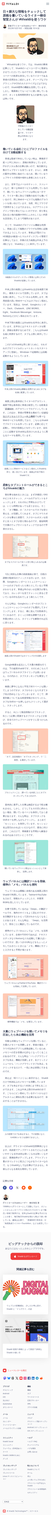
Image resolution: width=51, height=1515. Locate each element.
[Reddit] (41, 1378)
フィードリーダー (9, 1425)
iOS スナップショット (35, 1431)
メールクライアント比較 (12, 1428)
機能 (29, 1390)
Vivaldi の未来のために (11, 1455)
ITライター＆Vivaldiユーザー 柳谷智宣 (29, 25)
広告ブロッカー (33, 1400)
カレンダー (7, 1421)
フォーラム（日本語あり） (13, 1448)
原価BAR (9, 408)
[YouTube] (21, 1378)
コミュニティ (8, 1445)
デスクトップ (8, 1390)
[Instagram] (25, 1378)
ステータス (34, 1511)
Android (6, 1393)
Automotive (7, 1404)
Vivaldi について (33, 1469)
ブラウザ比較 (32, 1407)
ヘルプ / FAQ (32, 1441)
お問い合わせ (32, 1452)
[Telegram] (37, 1378)
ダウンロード (8, 1407)
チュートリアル (33, 1445)
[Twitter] (17, 1378)
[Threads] (13, 1378)
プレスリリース (8, 1473)
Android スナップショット (37, 1427)
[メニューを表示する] (47, 3)
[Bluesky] (8, 1378)
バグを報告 (31, 1448)
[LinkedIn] (33, 1378)
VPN (29, 1404)
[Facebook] (29, 1378)
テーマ (5, 1452)
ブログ (29, 1418)
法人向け (6, 1400)
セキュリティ (32, 1492)
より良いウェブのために (36, 1480)
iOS (4, 1397)
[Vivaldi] (10, 3)
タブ (29, 1393)
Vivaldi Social (8, 1441)
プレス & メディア (10, 1469)
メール (5, 1418)
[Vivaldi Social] (4, 1378)
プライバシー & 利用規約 (36, 1489)
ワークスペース (33, 1397)
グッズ (5, 1459)
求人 (29, 1476)
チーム (29, 1473)
